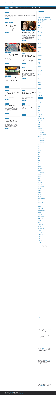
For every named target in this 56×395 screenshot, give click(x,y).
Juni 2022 (39, 51)
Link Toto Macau (40, 116)
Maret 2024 (39, 31)
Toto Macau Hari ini (40, 218)
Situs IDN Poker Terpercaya (41, 210)
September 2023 (40, 36)
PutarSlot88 (39, 196)
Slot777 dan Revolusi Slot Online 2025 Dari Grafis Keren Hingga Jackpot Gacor (11, 79)
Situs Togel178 (40, 168)
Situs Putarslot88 (40, 283)
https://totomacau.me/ (41, 172)
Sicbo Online (39, 238)
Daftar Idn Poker (40, 120)
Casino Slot (25, 7)
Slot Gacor (39, 160)
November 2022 (40, 46)
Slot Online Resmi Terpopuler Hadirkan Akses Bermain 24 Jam (28, 70)
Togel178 (39, 158)
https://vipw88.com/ (40, 202)
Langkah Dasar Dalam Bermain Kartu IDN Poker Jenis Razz (11, 121)
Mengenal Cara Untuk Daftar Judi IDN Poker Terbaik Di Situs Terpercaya (12, 25)
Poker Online (7, 90)
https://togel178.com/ (41, 138)
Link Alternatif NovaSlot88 (41, 186)
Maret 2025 (39, 28)
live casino (16, 7)
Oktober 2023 (39, 35)
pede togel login (46, 329)
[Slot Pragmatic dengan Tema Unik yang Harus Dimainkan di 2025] (12, 47)
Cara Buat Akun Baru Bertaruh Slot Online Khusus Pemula (19, 14)
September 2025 (40, 27)
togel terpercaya (40, 277)
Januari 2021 (39, 67)
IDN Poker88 (39, 220)
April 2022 (39, 54)
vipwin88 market (40, 182)
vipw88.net (39, 180)
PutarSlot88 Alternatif (41, 228)
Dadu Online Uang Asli (41, 240)
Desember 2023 (40, 32)
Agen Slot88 (39, 230)
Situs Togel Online (40, 249)
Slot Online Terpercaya (41, 118)
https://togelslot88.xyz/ (41, 142)
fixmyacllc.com (40, 184)
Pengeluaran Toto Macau (41, 198)
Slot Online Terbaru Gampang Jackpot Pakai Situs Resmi (29, 93)
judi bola (39, 279)
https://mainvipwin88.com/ (41, 140)
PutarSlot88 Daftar (40, 226)
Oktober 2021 (39, 59)
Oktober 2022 (39, 47)
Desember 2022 (40, 44)
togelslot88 (39, 144)
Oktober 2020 (39, 71)
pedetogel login (40, 273)
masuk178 (39, 136)
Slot (39, 7)
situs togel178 (40, 128)
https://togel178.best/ (41, 132)
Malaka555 (39, 242)
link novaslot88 (40, 170)
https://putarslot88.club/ (41, 224)
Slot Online (11, 7)
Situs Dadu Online (47, 360)
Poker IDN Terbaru (40, 208)
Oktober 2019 (39, 79)
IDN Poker (20, 7)
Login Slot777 (39, 246)
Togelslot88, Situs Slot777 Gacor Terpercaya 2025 (28, 33)
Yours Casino (10, 3)
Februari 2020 (40, 75)
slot (38, 148)
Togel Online (31, 7)
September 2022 (40, 48)
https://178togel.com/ (41, 130)
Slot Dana (39, 251)
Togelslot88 (39, 100)
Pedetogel (39, 110)
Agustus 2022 (39, 50)
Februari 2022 (40, 55)
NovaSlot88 (39, 190)
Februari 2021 (40, 66)
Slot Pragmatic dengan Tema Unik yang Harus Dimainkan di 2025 (12, 56)
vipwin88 (39, 146)
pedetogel (39, 261)
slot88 (38, 259)
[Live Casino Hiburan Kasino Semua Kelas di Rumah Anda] (29, 47)
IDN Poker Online (40, 114)
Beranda (6, 7)
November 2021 (40, 58)
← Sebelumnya (7, 131)
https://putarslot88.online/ (41, 234)
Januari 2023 (39, 43)
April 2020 (39, 74)
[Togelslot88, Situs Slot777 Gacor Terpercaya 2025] (29, 25)
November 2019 (40, 78)
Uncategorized (10, 22)
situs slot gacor (40, 293)
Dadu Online (39, 236)
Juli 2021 (39, 62)
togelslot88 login (40, 265)
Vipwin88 (39, 152)
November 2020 (40, 70)
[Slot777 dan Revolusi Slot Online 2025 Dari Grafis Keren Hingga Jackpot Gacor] (12, 70)
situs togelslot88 (40, 174)
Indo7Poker (39, 222)
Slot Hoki (39, 314)
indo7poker (39, 206)
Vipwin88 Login (40, 166)
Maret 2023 (39, 40)
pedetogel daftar (40, 335)
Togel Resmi (39, 108)
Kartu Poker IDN (40, 212)
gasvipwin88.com (40, 176)
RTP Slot (39, 126)
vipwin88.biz (39, 102)
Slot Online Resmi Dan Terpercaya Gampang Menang (27, 107)
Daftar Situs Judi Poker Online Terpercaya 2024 (12, 93)
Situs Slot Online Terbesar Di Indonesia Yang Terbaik (12, 106)
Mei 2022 (39, 52)
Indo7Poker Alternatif (41, 216)
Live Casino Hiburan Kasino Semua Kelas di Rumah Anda (28, 56)
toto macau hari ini (46, 376)
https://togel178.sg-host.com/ (42, 134)
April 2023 (39, 39)
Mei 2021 (39, 63)
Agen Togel (39, 317)
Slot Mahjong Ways (40, 232)
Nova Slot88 (39, 188)
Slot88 (38, 104)
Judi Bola (35, 7)
